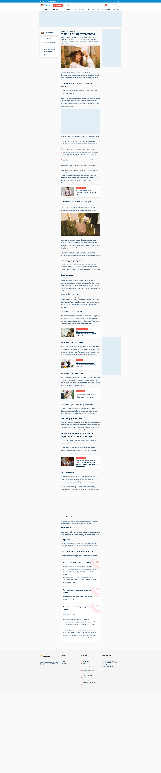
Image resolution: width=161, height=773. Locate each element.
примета (63, 77)
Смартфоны (46, 9)
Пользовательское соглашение (69, 666)
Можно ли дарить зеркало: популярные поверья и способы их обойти (86, 333)
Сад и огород (86, 680)
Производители (95, 9)
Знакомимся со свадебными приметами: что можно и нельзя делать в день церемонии (87, 395)
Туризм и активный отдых (89, 682)
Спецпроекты (86, 687)
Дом (87, 9)
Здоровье (85, 677)
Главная (62, 31)
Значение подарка (73, 31)
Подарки (81, 9)
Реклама (64, 663)
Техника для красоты (71, 9)
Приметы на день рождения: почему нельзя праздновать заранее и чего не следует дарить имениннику (87, 463)
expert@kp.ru (110, 666)
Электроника (86, 661)
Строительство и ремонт (88, 670)
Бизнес (84, 684)
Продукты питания (107, 9)
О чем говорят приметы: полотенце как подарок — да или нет (86, 192)
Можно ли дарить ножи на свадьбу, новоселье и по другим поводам (86, 364)
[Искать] (106, 5)
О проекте (64, 661)
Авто (62, 9)
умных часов (66, 543)
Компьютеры (55, 9)
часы (76, 346)
